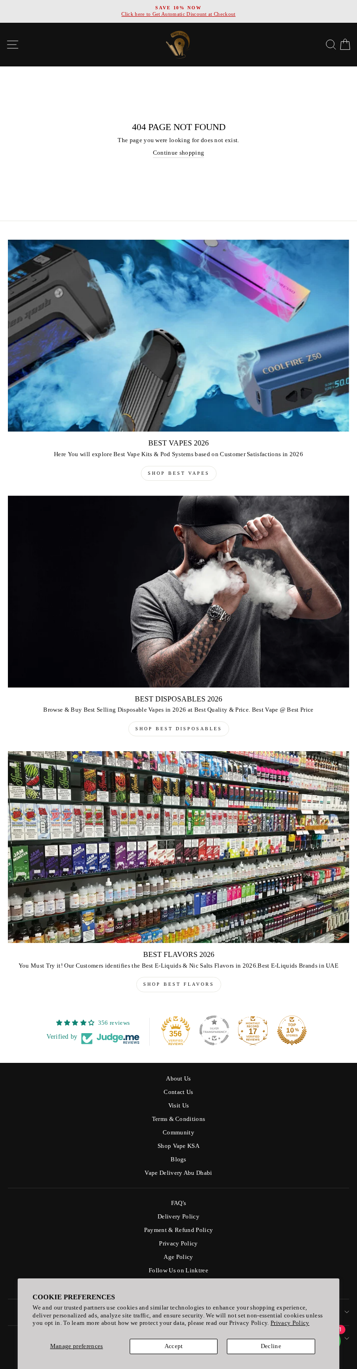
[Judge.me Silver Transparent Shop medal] (214, 1030)
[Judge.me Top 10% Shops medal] (292, 1030)
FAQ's (178, 1203)
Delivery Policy (178, 1216)
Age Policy (178, 1257)
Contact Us (178, 1092)
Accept (174, 1346)
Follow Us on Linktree (178, 1270)
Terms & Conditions (178, 1119)
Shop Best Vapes (179, 473)
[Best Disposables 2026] (178, 592)
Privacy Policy (290, 1323)
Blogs (178, 1159)
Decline (271, 1346)
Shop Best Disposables (178, 728)
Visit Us (178, 1105)
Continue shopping (178, 153)
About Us (178, 1078)
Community (178, 1132)
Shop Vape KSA (178, 1146)
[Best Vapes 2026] (178, 336)
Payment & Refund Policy (178, 1230)
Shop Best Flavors (178, 984)
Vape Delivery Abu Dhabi (178, 1173)
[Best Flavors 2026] (178, 847)
